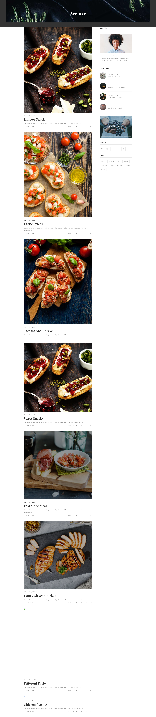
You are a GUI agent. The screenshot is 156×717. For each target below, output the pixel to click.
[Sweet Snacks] (58, 344)
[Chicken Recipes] (25, 697)
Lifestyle (104, 165)
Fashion (111, 161)
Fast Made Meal (35, 506)
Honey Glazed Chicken (40, 596)
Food (118, 161)
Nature (119, 165)
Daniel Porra (30, 126)
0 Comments (88, 126)
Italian (126, 161)
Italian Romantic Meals (116, 87)
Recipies (127, 165)
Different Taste (35, 683)
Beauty (103, 161)
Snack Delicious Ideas (116, 108)
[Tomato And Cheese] (58, 240)
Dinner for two (114, 77)
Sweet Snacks (34, 418)
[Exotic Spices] (58, 133)
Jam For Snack (34, 119)
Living (112, 165)
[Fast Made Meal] (58, 432)
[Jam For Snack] (58, 28)
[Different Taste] (58, 609)
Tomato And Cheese (38, 331)
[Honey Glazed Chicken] (58, 522)
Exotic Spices (33, 224)
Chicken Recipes (36, 704)
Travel (103, 169)
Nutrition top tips (115, 98)
